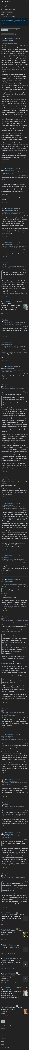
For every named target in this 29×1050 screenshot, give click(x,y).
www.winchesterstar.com (6, 998)
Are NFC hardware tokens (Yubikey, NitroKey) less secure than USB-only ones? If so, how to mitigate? (14, 621)
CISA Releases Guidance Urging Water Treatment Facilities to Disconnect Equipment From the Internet (13, 507)
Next (3, 1021)
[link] (5, 46)
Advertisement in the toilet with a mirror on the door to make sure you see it (14, 783)
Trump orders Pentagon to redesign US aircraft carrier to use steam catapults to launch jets (14, 172)
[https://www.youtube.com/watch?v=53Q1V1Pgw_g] (25, 307)
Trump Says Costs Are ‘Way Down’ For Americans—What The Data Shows (13, 371)
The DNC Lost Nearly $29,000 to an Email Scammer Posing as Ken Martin (13, 836)
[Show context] (2, 46)
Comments (11, 30)
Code (2, 1044)
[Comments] (25, 950)
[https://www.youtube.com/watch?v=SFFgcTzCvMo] (25, 934)
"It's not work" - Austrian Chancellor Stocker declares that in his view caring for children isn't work (13, 323)
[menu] (27, 1)
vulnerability (22, 658)
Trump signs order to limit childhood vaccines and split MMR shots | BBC (13, 267)
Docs (2, 1041)
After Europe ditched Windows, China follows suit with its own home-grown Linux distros (14, 43)
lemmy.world (3, 1013)
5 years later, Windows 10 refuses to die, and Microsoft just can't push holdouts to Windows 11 (14, 213)
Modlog (3, 1032)
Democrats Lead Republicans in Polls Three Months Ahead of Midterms (13, 389)
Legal (2, 1035)
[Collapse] (2, 38)
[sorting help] (15, 34)
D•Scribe (7, 1)
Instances (3, 1038)
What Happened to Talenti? (7, 481)
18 (2, 953)
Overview (4, 30)
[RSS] (17, 34)
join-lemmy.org (5, 1047)
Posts (17, 30)
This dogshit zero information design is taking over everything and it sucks (12, 807)
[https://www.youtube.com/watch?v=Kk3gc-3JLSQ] (25, 979)
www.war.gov (4, 922)
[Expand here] (25, 1011)
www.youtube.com (5, 311)
